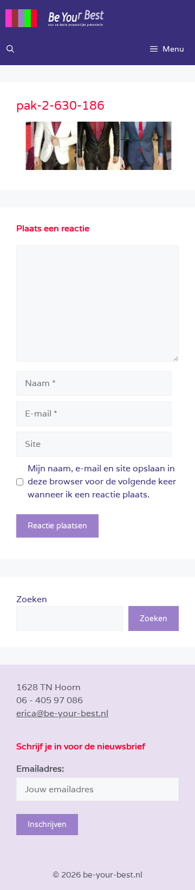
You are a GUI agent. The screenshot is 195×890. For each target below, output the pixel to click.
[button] (10, 49)
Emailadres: (40, 768)
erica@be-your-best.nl (62, 713)
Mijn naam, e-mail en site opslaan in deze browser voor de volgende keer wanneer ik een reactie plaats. (102, 481)
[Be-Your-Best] (100, 16)
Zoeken (31, 599)
